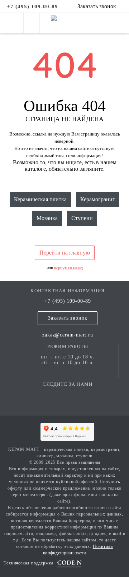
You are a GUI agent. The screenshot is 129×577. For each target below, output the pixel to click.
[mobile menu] (11, 23)
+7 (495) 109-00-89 (67, 301)
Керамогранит (97, 199)
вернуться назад (68, 267)
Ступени (82, 218)
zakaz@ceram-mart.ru (67, 335)
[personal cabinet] (92, 28)
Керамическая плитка (40, 199)
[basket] (115, 28)
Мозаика (47, 218)
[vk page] (68, 394)
